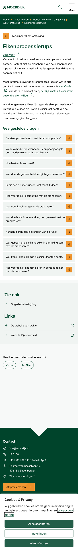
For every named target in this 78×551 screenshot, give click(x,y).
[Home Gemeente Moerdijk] (14, 7)
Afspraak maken (16, 487)
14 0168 (14, 454)
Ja (11, 365)
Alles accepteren (39, 524)
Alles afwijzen (39, 543)
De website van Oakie (24, 325)
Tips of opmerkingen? (22, 476)
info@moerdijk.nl (19, 448)
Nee (28, 365)
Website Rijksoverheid (24, 335)
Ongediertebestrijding (23, 304)
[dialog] (39, 522)
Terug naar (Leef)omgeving (28, 36)
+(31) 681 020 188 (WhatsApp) (27, 460)
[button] (39, 138)
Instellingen (39, 533)
